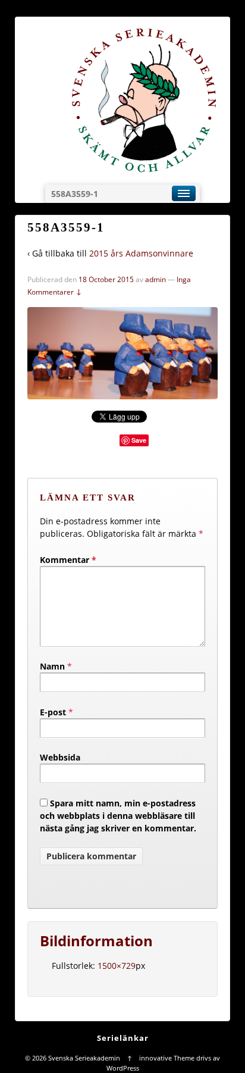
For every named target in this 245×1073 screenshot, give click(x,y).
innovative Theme (166, 1057)
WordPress (122, 1067)
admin (155, 279)
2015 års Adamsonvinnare (141, 253)
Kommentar (68, 559)
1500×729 (117, 965)
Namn (52, 666)
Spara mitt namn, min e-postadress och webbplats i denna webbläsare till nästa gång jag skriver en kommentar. (118, 815)
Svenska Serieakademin (84, 1057)
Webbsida (60, 757)
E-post (53, 712)
